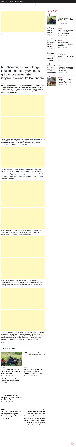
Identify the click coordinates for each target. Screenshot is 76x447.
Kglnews (14, 375)
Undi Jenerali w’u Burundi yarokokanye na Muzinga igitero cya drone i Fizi (11, 397)
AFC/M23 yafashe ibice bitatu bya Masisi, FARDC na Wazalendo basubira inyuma (33, 371)
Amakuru (3, 367)
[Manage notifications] (72, 444)
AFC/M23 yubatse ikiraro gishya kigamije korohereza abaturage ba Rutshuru (66, 56)
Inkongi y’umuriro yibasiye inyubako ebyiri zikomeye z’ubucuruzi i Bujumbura (65, 81)
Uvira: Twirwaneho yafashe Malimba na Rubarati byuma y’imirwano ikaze (10, 371)
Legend (13, 83)
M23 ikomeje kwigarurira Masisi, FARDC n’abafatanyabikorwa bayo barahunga (66, 69)
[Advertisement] (23, 21)
